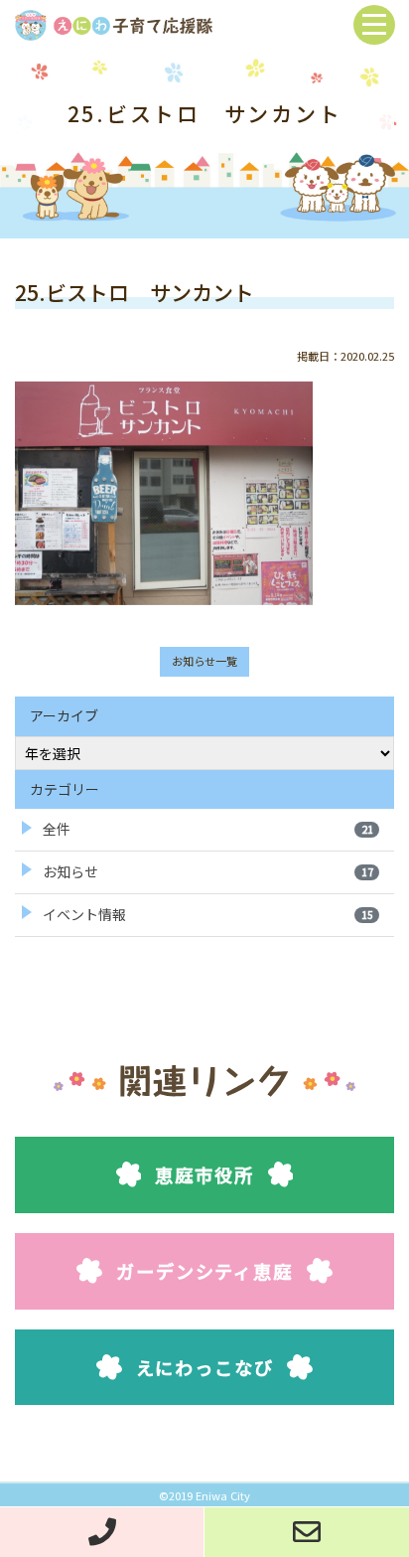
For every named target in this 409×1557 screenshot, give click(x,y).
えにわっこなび (205, 1367)
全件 (208, 829)
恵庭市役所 (204, 1174)
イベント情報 (208, 914)
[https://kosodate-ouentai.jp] (113, 22)
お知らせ (208, 871)
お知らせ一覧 (204, 661)
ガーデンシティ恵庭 (204, 1271)
